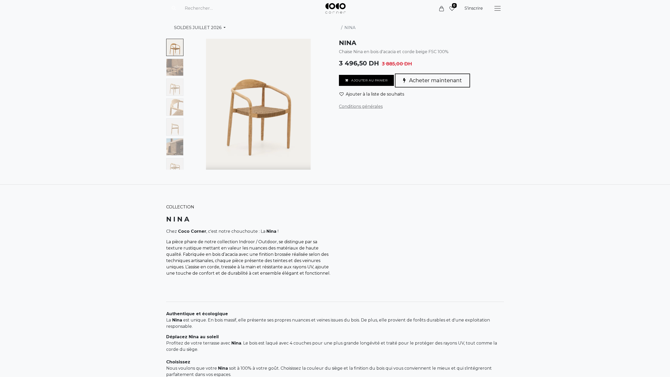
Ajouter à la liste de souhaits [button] (375, 94)
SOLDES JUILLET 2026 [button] (198, 27)
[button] (196, 104)
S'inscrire (474, 8)
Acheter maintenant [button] (435, 80)
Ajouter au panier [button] (369, 80)
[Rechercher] (174, 8)
